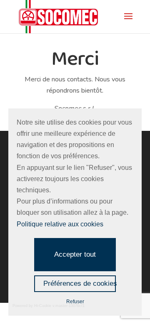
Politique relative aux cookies (60, 224)
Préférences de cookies (79, 283)
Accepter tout (75, 254)
